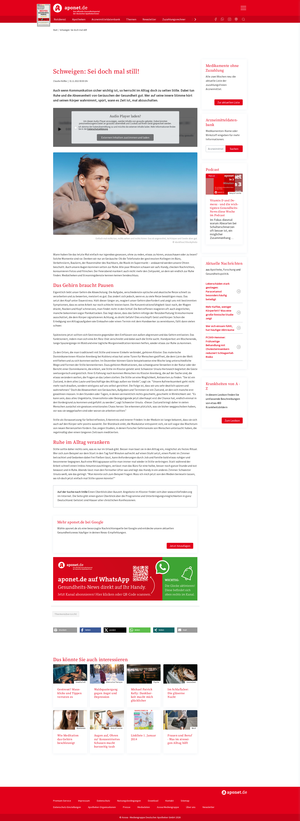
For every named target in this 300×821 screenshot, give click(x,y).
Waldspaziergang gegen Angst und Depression (106, 693)
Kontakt (169, 800)
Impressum (84, 800)
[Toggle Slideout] (243, 8)
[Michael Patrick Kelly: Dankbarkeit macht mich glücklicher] (144, 673)
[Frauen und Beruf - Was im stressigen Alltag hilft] (180, 719)
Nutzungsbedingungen (129, 800)
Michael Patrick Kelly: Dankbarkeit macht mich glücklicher (142, 695)
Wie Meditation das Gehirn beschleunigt (67, 739)
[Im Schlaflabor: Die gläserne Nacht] (180, 673)
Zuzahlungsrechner (173, 19)
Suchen (234, 148)
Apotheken (78, 19)
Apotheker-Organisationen (102, 807)
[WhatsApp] (222, 19)
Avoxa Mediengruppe (168, 807)
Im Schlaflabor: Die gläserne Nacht (178, 693)
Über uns (190, 807)
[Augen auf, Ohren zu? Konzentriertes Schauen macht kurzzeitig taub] (107, 719)
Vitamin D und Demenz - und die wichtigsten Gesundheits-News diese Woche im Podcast (224, 208)
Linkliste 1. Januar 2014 (143, 737)
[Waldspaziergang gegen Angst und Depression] (107, 673)
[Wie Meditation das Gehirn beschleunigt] (70, 719)
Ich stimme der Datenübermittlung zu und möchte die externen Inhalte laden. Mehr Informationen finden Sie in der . (127, 128)
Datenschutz (103, 800)
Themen (131, 19)
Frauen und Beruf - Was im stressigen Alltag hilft (180, 739)
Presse (126, 807)
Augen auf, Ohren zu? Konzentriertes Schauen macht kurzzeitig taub (107, 741)
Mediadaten (144, 807)
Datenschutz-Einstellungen (67, 807)
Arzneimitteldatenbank (106, 19)
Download (153, 800)
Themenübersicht (66, 614)
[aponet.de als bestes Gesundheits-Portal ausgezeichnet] (43, 15)
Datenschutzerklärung (97, 129)
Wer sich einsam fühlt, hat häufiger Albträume (220, 328)
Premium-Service (62, 800)
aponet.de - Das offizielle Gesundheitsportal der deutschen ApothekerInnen (76, 9)
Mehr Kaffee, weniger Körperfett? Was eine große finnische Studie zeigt (219, 312)
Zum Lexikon (232, 420)
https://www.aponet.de (234, 792)
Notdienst (60, 19)
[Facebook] (215, 19)
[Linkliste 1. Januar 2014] (144, 719)
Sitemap (185, 800)
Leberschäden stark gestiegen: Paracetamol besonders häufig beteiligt (218, 291)
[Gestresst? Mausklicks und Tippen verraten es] (70, 673)
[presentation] (195, 19)
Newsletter (149, 19)
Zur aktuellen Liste (228, 102)
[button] (65, 630)
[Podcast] (236, 19)
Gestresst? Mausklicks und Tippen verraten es (69, 693)
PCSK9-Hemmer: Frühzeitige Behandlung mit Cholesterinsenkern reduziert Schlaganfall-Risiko (220, 347)
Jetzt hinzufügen (180, 546)
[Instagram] (229, 19)
